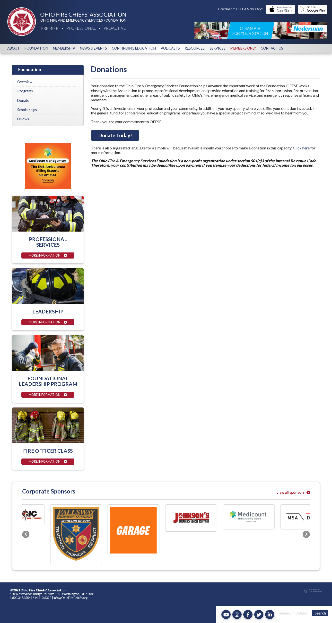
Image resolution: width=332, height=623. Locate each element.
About (13, 48)
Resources (195, 48)
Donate (23, 100)
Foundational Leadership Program (48, 381)
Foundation (36, 48)
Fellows (23, 119)
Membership (64, 48)
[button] (25, 516)
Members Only (243, 48)
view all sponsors (291, 492)
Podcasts (170, 48)
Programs (25, 91)
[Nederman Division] (260, 30)
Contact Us (272, 48)
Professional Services (48, 242)
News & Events (93, 48)
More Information (44, 255)
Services (218, 48)
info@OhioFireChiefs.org (70, 563)
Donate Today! (115, 135)
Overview (24, 82)
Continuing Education (134, 48)
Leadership (47, 311)
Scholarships (27, 110)
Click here (301, 148)
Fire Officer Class (48, 451)
